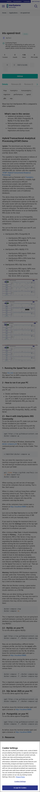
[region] (20, 766)
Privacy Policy (20, 777)
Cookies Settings (20, 781)
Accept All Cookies (20, 788)
